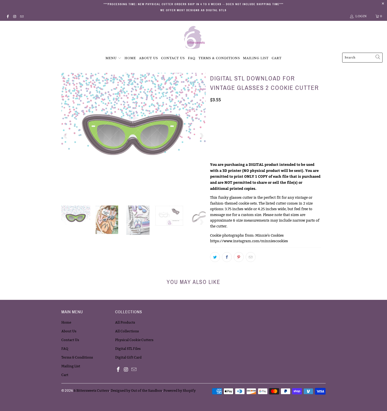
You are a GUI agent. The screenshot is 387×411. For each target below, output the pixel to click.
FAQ (191, 58)
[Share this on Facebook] (227, 257)
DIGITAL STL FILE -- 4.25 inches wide (240, 130)
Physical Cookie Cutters (134, 340)
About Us (148, 58)
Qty (213, 143)
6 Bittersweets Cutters (91, 390)
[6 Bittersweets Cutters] (193, 38)
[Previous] (65, 136)
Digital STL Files (128, 348)
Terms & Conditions (219, 58)
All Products (125, 322)
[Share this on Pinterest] (239, 257)
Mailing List (256, 58)
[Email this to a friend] (251, 257)
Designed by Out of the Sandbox (136, 390)
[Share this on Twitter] (215, 257)
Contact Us (173, 58)
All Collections (127, 331)
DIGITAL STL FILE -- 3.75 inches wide (240, 119)
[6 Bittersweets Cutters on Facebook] (7, 16)
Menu (111, 58)
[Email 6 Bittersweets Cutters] (22, 16)
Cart (277, 58)
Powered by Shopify (179, 390)
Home (130, 58)
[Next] (201, 136)
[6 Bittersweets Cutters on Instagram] (14, 16)
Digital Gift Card (128, 357)
